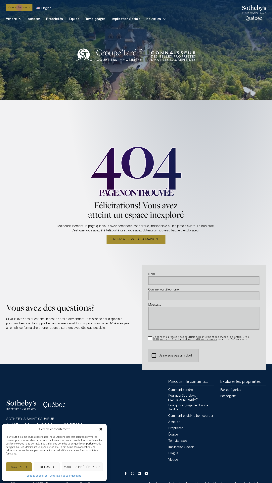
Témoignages (95, 19)
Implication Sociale (126, 19)
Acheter (34, 19)
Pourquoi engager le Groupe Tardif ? (188, 407)
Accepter (19, 467)
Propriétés (54, 19)
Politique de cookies (37, 475)
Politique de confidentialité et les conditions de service (185, 339)
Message (154, 304)
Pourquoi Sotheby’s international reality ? (183, 397)
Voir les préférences (82, 467)
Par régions (228, 396)
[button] (101, 429)
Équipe (74, 19)
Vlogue (173, 459)
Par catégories (230, 390)
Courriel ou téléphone (163, 289)
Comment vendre (180, 390)
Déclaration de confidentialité (65, 475)
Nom (151, 274)
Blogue (173, 453)
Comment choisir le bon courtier (190, 416)
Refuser (47, 467)
